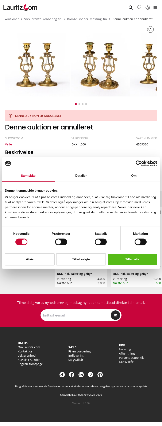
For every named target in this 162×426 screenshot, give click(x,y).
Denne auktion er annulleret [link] (132, 19)
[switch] (61, 242)
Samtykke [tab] (28, 175)
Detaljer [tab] (81, 175)
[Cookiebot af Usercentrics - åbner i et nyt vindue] (138, 163)
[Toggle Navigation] (155, 7)
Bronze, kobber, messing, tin (87, 19)
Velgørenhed (27, 355)
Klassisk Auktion (29, 360)
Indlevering (76, 355)
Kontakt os (25, 351)
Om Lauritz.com (29, 347)
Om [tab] (133, 175)
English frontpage (30, 364)
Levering (125, 349)
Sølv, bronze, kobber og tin (43, 19)
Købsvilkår (126, 362)
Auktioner (12, 19)
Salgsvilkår (75, 360)
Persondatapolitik (131, 358)
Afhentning (127, 353)
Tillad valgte (81, 259)
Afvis (30, 259)
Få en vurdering (79, 351)
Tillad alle (132, 259)
